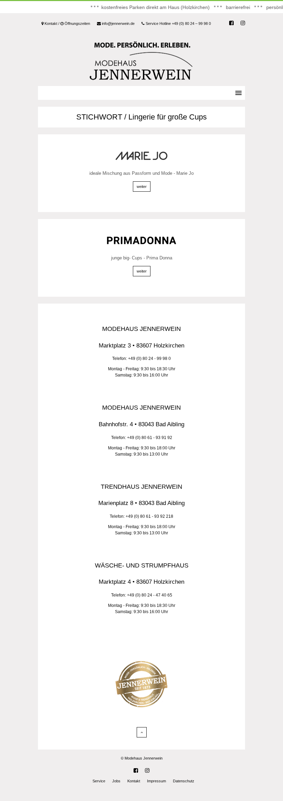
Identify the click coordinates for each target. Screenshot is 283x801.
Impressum (156, 781)
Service (98, 781)
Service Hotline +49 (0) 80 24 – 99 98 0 (178, 23)
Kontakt (133, 781)
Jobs (116, 781)
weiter (142, 186)
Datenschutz (183, 781)
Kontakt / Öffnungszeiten (66, 23)
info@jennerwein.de (118, 23)
